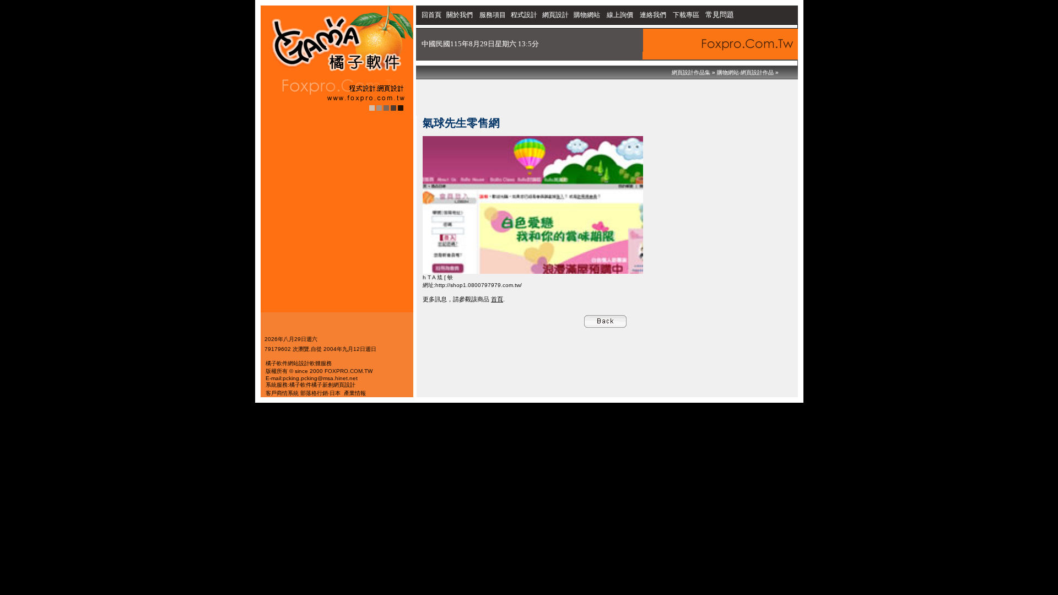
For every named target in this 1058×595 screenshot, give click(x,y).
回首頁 (431, 15)
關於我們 (460, 15)
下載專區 (687, 15)
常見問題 (719, 14)
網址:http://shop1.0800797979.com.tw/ (472, 285)
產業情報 (355, 393)
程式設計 (524, 15)
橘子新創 (322, 385)
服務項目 (492, 15)
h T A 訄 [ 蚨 (438, 277)
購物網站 (587, 15)
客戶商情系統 (282, 393)
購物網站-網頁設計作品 (745, 72)
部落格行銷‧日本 (320, 393)
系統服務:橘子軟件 (288, 385)
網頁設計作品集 (691, 72)
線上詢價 (620, 15)
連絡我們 (653, 15)
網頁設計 (555, 15)
